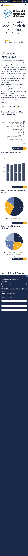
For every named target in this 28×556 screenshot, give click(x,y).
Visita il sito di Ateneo (11, 106)
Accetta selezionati (14, 301)
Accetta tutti (14, 310)
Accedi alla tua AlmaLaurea (17, 1)
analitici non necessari (9, 293)
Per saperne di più (9, 297)
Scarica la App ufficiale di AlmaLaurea (5, 1)
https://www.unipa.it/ (15, 33)
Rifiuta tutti (14, 306)
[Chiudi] (27, 276)
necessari (5, 287)
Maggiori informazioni (14, 284)
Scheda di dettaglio (17, 148)
